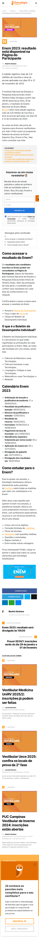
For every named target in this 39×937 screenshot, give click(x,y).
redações (29, 528)
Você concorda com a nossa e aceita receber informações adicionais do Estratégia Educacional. (21, 220)
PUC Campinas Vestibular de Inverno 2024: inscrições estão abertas (18, 823)
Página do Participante (24, 310)
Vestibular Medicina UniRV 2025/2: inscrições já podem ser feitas (17, 696)
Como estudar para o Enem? (18, 245)
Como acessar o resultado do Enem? (19, 239)
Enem (5, 110)
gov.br (22, 313)
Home (4, 11)
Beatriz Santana (10, 64)
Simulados (9, 534)
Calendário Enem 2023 (16, 242)
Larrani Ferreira (10, 707)
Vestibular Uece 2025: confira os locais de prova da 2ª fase (19, 760)
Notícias (12, 11)
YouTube (9, 488)
